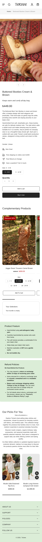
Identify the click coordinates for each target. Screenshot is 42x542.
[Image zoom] (21, 50)
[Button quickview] (17, 473)
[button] (3, 4)
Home (9, 11)
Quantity (6, 178)
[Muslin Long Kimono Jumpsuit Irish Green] (31, 467)
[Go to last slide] (18, 85)
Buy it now (21, 195)
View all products (20, 415)
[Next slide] (23, 85)
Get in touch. (22, 163)
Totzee (23, 538)
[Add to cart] (17, 477)
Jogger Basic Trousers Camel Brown (19, 268)
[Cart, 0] (37, 4)
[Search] (9, 4)
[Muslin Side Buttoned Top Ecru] (11, 467)
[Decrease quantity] (4, 181)
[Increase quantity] (13, 181)
